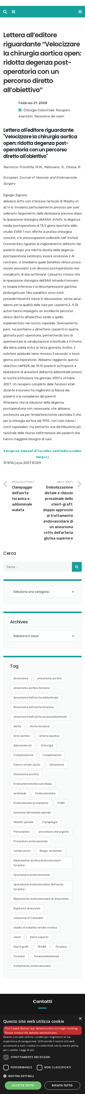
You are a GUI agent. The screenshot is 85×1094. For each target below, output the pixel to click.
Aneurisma (21, 678)
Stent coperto (39, 937)
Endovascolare (45, 793)
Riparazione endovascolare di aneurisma (41, 898)
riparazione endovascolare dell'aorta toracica (38, 887)
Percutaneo (22, 831)
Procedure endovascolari (31, 841)
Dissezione (56, 764)
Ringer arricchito (51, 850)
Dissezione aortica (26, 774)
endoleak (20, 793)
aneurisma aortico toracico (32, 688)
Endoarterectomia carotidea (33, 783)
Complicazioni (51, 755)
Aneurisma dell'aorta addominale (36, 697)
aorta (17, 726)
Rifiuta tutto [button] (62, 1085)
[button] (42, 1076)
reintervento (22, 850)
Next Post (58, 510)
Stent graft (21, 946)
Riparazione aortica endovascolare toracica (37, 863)
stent (17, 937)
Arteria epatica (49, 735)
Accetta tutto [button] (23, 1085)
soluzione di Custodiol (28, 918)
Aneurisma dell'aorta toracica (33, 707)
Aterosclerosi (23, 745)
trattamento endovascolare (32, 965)
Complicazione (23, 755)
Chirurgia (47, 745)
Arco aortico (22, 735)
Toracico (19, 956)
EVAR (61, 803)
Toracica (61, 946)
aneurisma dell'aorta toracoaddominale (40, 716)
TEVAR (41, 946)
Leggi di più (26, 1050)
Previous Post (23, 496)
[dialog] (42, 1054)
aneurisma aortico (49, 678)
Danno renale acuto (27, 764)
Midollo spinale (23, 822)
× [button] (80, 1018)
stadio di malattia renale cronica (35, 927)
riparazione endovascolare (32, 874)
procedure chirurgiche (54, 831)
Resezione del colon (49, 116)
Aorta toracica (39, 726)
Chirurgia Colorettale (39, 110)
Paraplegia (49, 822)
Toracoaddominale (46, 956)
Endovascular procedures (31, 803)
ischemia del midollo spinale (32, 812)
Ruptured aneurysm (27, 908)
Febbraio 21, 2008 (33, 103)
